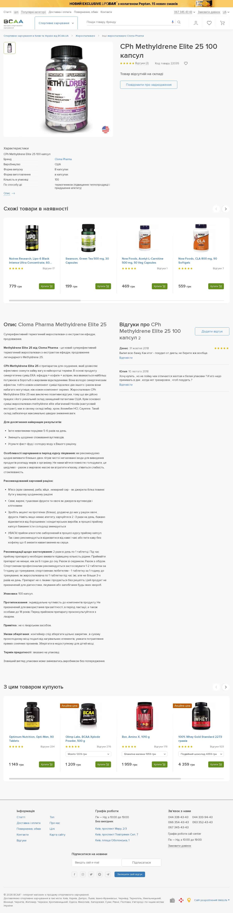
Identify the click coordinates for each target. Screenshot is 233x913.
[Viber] (99, 874)
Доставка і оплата (60, 12)
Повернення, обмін (86, 12)
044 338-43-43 (178, 817)
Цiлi (16, 12)
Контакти (106, 12)
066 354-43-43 (178, 822)
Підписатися (141, 863)
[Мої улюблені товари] (209, 23)
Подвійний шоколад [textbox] (199, 754)
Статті (7, 12)
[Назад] (216, 209)
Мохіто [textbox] (77, 754)
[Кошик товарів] (222, 23)
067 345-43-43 (178, 827)
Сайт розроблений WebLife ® (211, 900)
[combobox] (88, 754)
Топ (52, 817)
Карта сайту (57, 834)
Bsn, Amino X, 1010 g (136, 737)
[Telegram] (108, 874)
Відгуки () (142, 63)
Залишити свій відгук (129, 874)
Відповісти (126, 357)
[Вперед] (225, 209)
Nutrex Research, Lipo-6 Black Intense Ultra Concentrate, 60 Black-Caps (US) (29, 263)
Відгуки (21, 840)
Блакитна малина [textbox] (140, 754)
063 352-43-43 (202, 822)
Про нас (55, 823)
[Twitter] (91, 874)
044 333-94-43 (202, 817)
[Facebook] (74, 874)
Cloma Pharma (63, 159)
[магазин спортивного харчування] (16, 21)
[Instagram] (83, 874)
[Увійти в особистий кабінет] (195, 23)
